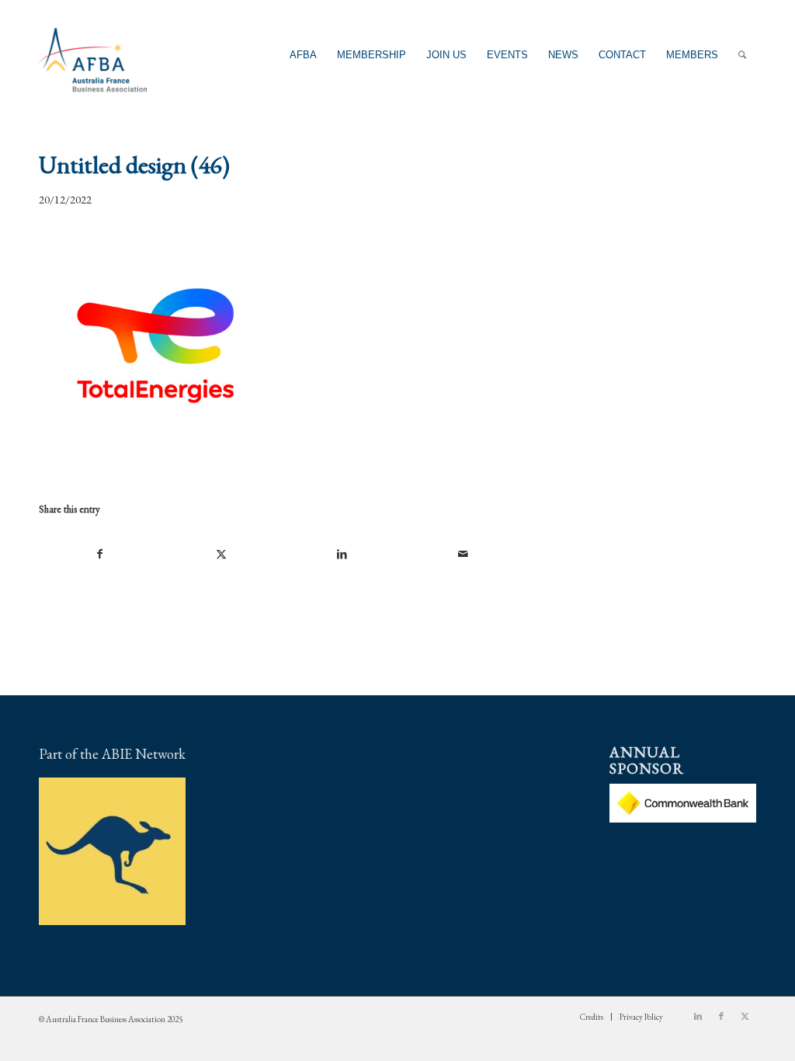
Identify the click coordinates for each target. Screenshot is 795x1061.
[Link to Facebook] (721, 1016)
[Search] (742, 55)
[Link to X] (744, 1016)
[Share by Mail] (463, 554)
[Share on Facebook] (100, 554)
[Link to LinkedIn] (698, 1016)
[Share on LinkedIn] (342, 554)
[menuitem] (303, 55)
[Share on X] (221, 554)
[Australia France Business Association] (93, 55)
